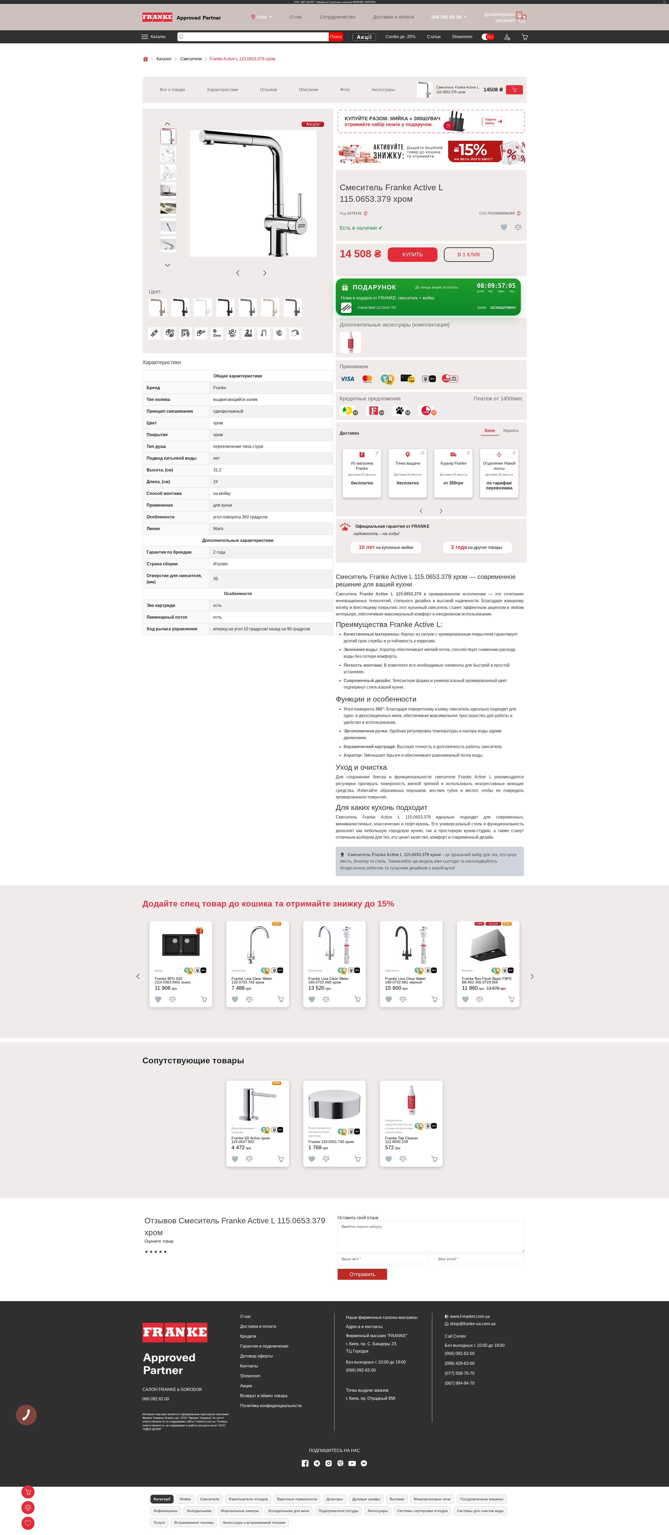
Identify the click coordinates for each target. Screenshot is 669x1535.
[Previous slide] (239, 273)
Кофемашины (165, 1511)
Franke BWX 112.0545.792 (377, 308)
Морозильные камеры (240, 1511)
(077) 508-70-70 (460, 1373)
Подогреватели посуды (338, 1511)
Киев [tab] (490, 430)
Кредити (248, 1336)
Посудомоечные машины (481, 1499)
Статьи (434, 36)
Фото (345, 89)
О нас (296, 17)
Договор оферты (256, 1356)
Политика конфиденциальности (271, 1405)
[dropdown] (465, 17)
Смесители (209, 1499)
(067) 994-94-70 (460, 1383)
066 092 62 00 (155, 1399)
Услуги (159, 1522)
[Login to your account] (506, 36)
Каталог (158, 36)
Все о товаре (172, 89)
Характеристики (222, 89)
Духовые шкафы (366, 1499)
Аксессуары (383, 89)
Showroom (462, 36)
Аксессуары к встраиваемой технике (254, 1522)
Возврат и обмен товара (263, 1396)
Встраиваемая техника (194, 1522)
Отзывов (268, 89)
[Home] (181, 17)
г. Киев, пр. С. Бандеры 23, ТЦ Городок (371, 1347)
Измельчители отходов (248, 1499)
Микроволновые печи (432, 1499)
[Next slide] (264, 273)
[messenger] (364, 1463)
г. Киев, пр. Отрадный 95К (370, 1398)
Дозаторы (334, 1499)
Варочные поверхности (297, 1499)
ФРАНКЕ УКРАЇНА (364, 2)
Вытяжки (397, 1499)
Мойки (185, 1499)
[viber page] (340, 1463)
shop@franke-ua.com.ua (472, 1323)
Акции (246, 1386)
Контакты (249, 1366)
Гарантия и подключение (264, 1346)
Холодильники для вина (288, 1511)
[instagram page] (329, 1463)
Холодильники (199, 1511)
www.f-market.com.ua (470, 1316)
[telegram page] (317, 1463)
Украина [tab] (511, 430)
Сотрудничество (337, 17)
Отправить (362, 1274)
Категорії (162, 1499)
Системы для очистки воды (480, 1511)
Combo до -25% (400, 36)
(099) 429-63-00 (460, 1363)
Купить (412, 254)
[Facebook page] (305, 1463)
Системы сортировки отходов (422, 1511)
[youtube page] (352, 1463)
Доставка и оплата (393, 17)
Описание (308, 89)
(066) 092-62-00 (361, 1370)
